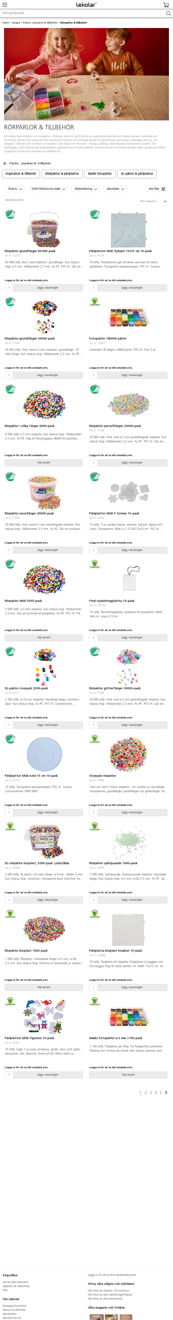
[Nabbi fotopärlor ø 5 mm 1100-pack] (128, 1017)
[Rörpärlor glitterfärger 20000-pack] (128, 667)
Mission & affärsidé (14, 1310)
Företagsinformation (15, 1306)
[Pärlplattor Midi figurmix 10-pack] (44, 1017)
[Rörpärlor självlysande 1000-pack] (128, 842)
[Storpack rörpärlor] (128, 754)
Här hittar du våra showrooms (105, 1299)
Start (5, 22)
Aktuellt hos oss (12, 1318)
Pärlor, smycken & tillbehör (40, 22)
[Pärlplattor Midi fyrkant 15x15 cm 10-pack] (128, 230)
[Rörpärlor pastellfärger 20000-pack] (128, 405)
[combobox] (86, 13)
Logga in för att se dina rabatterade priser (112, 1275)
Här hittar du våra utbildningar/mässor (110, 1295)
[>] (166, 1093)
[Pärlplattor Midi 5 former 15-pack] (128, 492)
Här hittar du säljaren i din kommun (109, 1291)
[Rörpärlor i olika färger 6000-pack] (44, 405)
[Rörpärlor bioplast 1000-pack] (44, 929)
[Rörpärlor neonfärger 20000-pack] (44, 492)
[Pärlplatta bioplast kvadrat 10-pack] (128, 929)
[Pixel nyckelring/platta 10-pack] (128, 580)
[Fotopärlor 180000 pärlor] (128, 317)
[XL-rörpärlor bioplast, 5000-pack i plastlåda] (44, 842)
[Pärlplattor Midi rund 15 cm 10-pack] (44, 754)
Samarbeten (10, 1314)
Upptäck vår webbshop (16, 1286)
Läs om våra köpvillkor (15, 1282)
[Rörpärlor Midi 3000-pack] (44, 580)
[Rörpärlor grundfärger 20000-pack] (44, 317)
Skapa (16, 22)
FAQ (5, 1290)
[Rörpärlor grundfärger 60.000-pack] (44, 230)
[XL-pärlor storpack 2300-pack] (44, 667)
